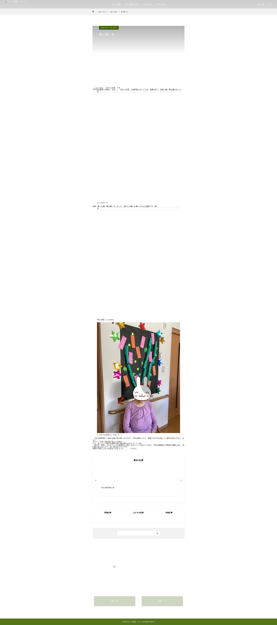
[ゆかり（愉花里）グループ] (15, 4)
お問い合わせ (160, 4)
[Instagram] (259, 4)
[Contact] (270, 4)
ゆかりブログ (147, 4)
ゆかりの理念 (116, 4)
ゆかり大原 (113, 27)
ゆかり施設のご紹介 (132, 4)
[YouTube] (267, 4)
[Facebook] (263, 4)
